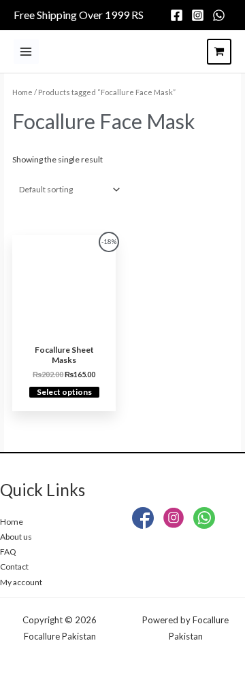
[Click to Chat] (204, 520)
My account (21, 582)
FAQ (8, 551)
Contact (14, 566)
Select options (64, 392)
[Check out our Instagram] (173, 520)
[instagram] (199, 15)
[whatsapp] (220, 15)
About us (16, 537)
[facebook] (178, 15)
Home (22, 92)
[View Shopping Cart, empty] (219, 52)
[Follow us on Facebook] (143, 520)
